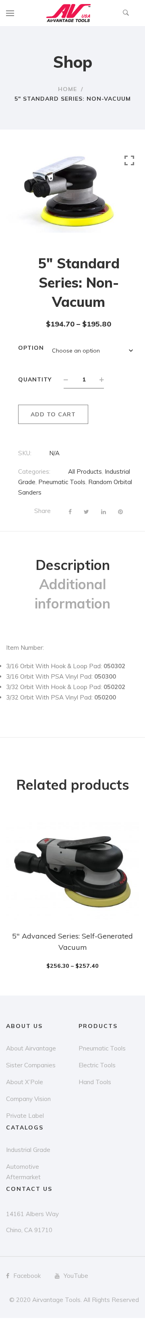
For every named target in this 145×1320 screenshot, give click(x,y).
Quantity (35, 379)
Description (72, 565)
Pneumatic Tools (61, 482)
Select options (76, 951)
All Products (85, 471)
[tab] (72, 565)
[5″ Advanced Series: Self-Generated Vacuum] (72, 871)
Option (31, 347)
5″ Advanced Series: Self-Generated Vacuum (72, 941)
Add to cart (53, 414)
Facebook (27, 1275)
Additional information (72, 594)
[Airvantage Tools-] (68, 13)
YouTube (76, 1275)
